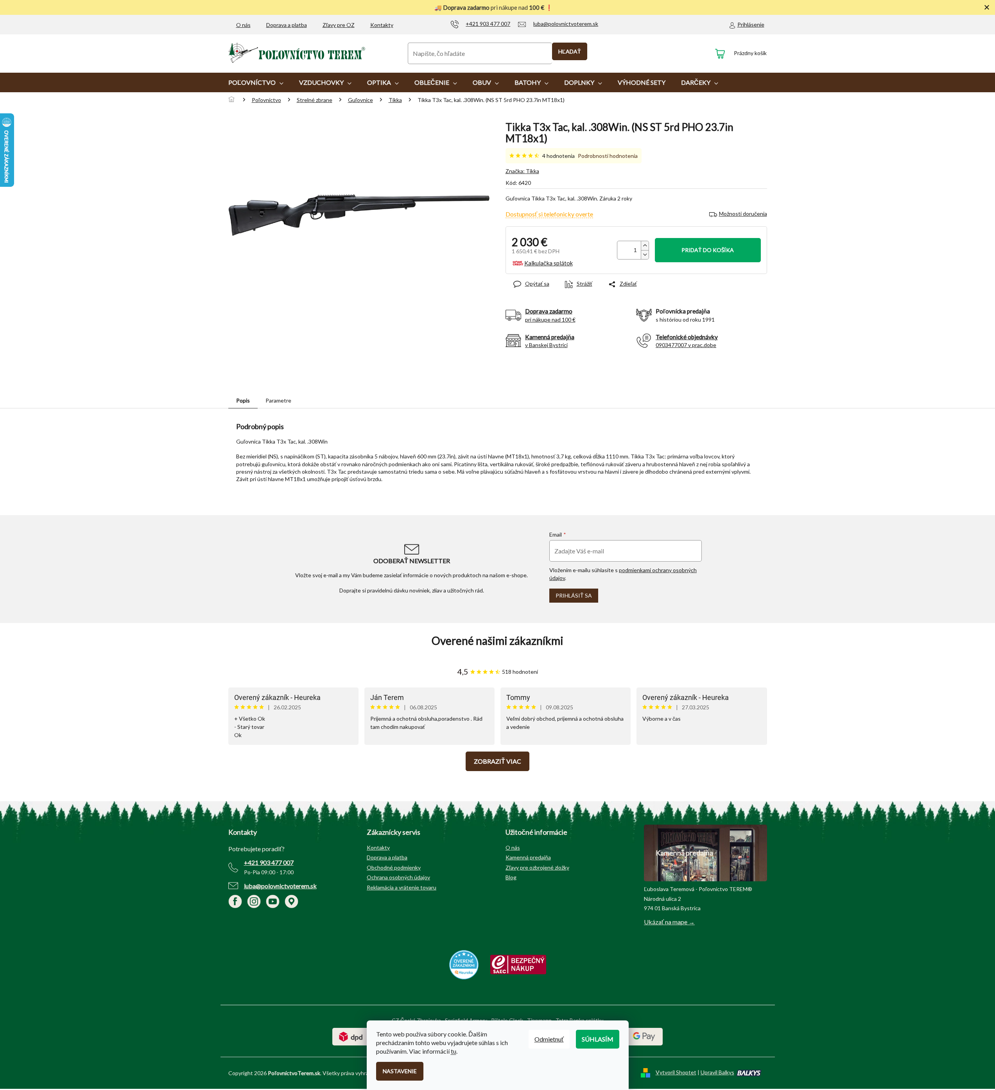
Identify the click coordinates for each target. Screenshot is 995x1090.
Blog (511, 877)
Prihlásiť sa (574, 595)
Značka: (522, 171)
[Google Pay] (644, 1036)
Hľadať (569, 51)
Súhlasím (597, 1039)
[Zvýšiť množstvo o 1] (645, 245)
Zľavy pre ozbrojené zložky (537, 867)
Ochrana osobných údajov (398, 877)
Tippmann (539, 1020)
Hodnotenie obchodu (497, 641)
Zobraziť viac (497, 761)
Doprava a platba (286, 24)
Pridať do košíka (707, 250)
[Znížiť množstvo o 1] (645, 254)
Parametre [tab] (278, 400)
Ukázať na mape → (669, 921)
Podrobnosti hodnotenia (608, 155)
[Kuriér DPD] (351, 1036)
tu (453, 1051)
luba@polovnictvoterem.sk (280, 886)
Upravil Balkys (717, 1072)
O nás (243, 24)
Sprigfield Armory (466, 1020)
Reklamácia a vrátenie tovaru (401, 887)
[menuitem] (256, 82)
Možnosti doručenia (743, 213)
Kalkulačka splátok (548, 263)
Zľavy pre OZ (339, 24)
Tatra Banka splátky (579, 1020)
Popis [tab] (243, 400)
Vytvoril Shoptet (676, 1072)
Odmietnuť (549, 1039)
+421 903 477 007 (269, 862)
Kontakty (381, 24)
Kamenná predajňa (528, 857)
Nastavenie (400, 1071)
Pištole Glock (507, 1020)
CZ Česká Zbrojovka (416, 1020)
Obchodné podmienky (394, 867)
